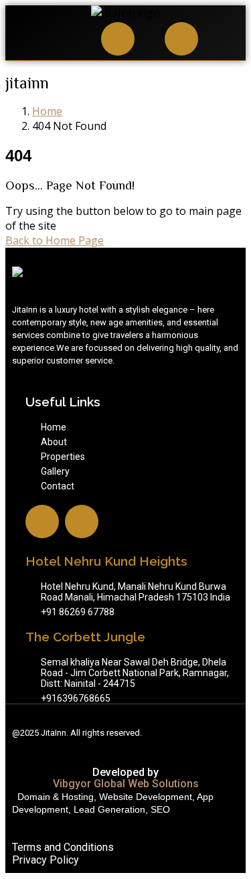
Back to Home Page (54, 240)
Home (47, 111)
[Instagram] (118, 39)
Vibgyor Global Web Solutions (126, 783)
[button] (43, 40)
